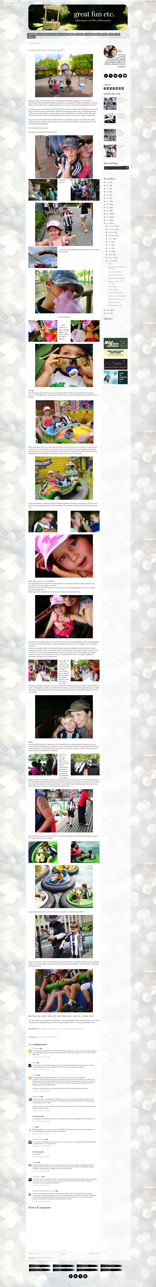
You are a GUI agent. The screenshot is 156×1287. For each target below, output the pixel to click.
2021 (108, 188)
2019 (108, 195)
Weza (34, 1062)
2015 (108, 207)
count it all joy (37, 1177)
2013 (108, 214)
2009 (108, 310)
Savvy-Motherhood (38, 1139)
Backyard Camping (114, 302)
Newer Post (94, 1253)
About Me (31, 34)
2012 (108, 217)
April (110, 251)
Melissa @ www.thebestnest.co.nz (43, 1191)
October (111, 232)
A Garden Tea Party (114, 272)
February (111, 258)
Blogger (113, 1282)
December (111, 226)
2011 (108, 220)
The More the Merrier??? (116, 299)
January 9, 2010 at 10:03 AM (41, 1146)
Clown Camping (113, 289)
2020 (108, 192)
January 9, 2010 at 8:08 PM (41, 1171)
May (110, 248)
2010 (108, 223)
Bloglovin (77, 1029)
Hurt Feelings (112, 286)
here (75, 1022)
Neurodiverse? (50, 34)
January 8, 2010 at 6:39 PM (41, 1091)
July (109, 242)
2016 (108, 204)
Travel (105, 34)
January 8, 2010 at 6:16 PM (40, 1069)
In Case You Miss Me (115, 293)
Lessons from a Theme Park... (47, 50)
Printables (79, 34)
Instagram (65, 1029)
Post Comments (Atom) (45, 1258)
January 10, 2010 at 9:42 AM (41, 1201)
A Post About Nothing (115, 275)
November (112, 229)
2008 (108, 313)
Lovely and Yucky (121, 146)
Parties (71, 34)
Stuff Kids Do (54, 1037)
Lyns (34, 1127)
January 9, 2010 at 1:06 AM (40, 1121)
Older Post (33, 1253)
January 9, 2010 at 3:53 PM (41, 1157)
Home (63, 1254)
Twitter (54, 1029)
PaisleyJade (36, 1096)
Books (117, 34)
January (111, 261)
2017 (108, 201)
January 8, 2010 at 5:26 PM (40, 1057)
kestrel (34, 1162)
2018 (108, 198)
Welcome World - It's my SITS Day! (122, 100)
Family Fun (88, 34)
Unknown (35, 1048)
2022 (108, 185)
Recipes (97, 34)
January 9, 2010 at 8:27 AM (41, 1134)
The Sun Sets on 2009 (115, 305)
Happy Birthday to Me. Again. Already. (121, 132)
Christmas (31, 37)
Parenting (40, 34)
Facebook (43, 1029)
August (110, 239)
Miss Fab (43, 1037)
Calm (109, 264)
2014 (108, 211)
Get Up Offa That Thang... (116, 278)
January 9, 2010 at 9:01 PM (41, 1185)
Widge (34, 1075)
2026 (108, 182)
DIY (111, 34)
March (110, 254)
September (112, 235)
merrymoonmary (95, 1282)
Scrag (48, 1037)
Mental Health (62, 34)
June (110, 245)
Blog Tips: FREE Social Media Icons (121, 116)
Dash (37, 1037)
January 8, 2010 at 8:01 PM (41, 1110)
